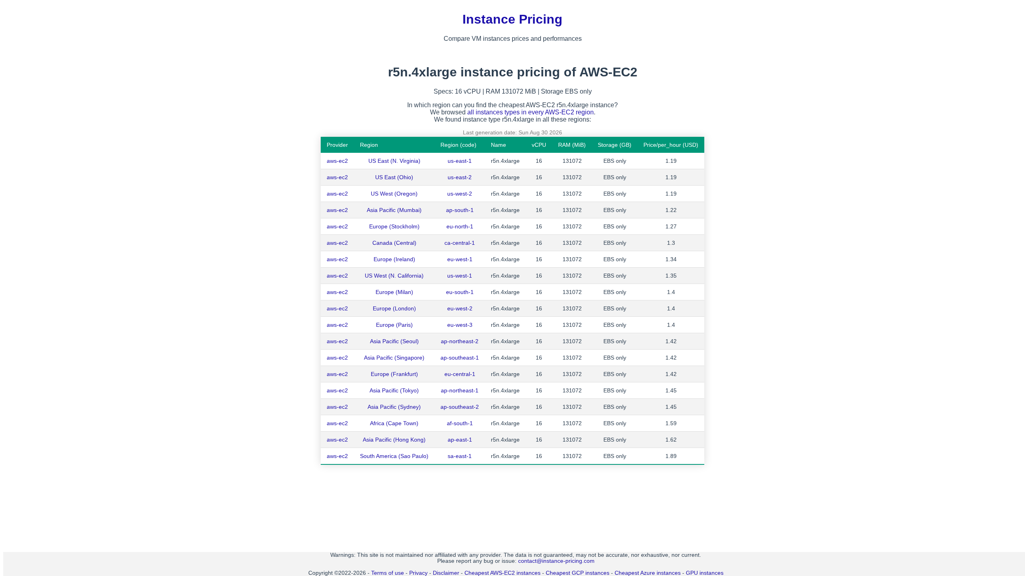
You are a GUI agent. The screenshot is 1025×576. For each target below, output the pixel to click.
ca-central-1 (459, 243)
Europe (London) (394, 308)
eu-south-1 (460, 292)
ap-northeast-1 (459, 390)
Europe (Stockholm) (394, 226)
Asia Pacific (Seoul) (394, 341)
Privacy (418, 573)
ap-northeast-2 (459, 341)
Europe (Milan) (394, 292)
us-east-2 (460, 177)
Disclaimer (446, 573)
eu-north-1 (459, 226)
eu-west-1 (459, 259)
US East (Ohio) (394, 177)
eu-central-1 (459, 374)
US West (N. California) (394, 275)
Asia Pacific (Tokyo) (394, 390)
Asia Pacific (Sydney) (394, 407)
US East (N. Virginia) (394, 161)
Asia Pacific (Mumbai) (394, 210)
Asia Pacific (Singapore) (394, 357)
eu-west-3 (459, 325)
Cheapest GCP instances (577, 573)
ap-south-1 (460, 210)
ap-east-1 (460, 439)
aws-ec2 (337, 161)
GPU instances (705, 573)
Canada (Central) (394, 243)
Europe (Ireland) (394, 259)
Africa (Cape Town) (394, 423)
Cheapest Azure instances (648, 573)
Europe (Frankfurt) (394, 374)
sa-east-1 (460, 456)
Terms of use (387, 573)
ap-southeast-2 (459, 407)
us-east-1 (460, 161)
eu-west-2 (459, 308)
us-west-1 (459, 275)
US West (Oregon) (394, 193)
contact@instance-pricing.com (556, 561)
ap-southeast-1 (459, 357)
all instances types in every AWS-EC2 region (530, 112)
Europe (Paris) (394, 325)
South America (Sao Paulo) (394, 456)
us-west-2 (459, 193)
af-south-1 (460, 423)
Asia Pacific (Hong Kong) (394, 439)
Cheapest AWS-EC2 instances (502, 573)
